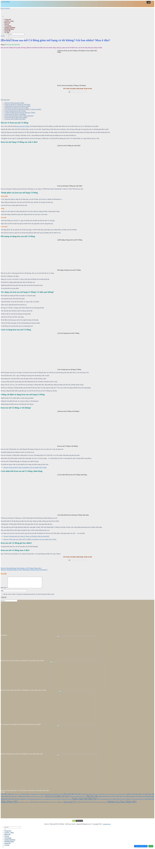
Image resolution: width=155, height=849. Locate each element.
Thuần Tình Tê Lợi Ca (119, 799)
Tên (2, 591)
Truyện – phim (9, 21)
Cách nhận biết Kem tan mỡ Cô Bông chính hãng (18, 116)
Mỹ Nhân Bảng (9, 29)
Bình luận (4, 587)
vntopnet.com (107, 824)
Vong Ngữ (69, 802)
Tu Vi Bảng (7, 26)
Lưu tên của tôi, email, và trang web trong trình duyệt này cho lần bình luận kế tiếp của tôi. (28, 594)
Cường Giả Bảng (9, 27)
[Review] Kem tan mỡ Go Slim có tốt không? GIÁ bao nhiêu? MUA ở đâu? (25, 467)
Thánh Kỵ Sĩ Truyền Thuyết (135, 799)
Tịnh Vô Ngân (53, 802)
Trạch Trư (44, 802)
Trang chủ (7, 19)
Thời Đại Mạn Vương (24, 802)
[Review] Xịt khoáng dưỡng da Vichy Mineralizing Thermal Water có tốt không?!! (24, 569)
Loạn (96, 794)
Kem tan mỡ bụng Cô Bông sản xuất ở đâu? (17, 104)
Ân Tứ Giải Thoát (101, 802)
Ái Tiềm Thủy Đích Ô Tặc (86, 802)
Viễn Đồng (60, 802)
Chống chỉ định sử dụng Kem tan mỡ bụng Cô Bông (19, 112)
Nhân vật (7, 22)
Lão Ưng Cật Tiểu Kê (110, 794)
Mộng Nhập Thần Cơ (26, 796)
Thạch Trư (149, 799)
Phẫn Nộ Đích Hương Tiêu (35, 799)
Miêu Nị (131, 794)
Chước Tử (17, 794)
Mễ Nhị (15, 796)
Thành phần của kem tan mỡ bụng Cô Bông (17, 106)
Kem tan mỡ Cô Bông (23, 126)
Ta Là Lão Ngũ (57, 799)
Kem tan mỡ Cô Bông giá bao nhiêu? (15, 117)
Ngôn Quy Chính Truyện (77, 796)
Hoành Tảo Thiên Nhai (46, 794)
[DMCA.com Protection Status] (77, 821)
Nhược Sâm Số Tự (105, 796)
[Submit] (8, 36)
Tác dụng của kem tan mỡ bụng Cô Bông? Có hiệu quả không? (22, 109)
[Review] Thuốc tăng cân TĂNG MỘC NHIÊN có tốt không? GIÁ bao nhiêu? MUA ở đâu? (29, 539)
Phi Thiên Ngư (119, 796)
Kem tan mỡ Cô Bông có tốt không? (15, 114)
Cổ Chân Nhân (25, 794)
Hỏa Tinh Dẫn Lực (72, 794)
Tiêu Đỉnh (35, 802)
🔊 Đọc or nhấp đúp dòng (141, 846)
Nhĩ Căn (92, 796)
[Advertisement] (77, 20)
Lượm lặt (7, 30)
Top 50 (6, 24)
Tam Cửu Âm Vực (67, 799)
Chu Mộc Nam (7, 794)
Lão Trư (101, 794)
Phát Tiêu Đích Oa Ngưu (19, 799)
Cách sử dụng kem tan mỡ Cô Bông (15, 111)
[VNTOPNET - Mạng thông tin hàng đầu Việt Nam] (5, 7)
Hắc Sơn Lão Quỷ (57, 794)
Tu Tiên (6, 32)
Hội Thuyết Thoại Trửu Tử (87, 794)
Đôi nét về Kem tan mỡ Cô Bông (14, 103)
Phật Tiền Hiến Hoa (48, 799)
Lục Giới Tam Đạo (121, 794)
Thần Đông (9, 801)
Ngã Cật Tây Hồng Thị (57, 796)
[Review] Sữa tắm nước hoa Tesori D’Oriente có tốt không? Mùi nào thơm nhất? (26, 536)
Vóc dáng (3, 35)
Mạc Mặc (140, 794)
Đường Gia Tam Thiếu (122, 801)
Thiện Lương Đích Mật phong (105, 799)
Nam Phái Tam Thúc (40, 796)
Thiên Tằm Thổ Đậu (84, 798)
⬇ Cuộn (151, 846)
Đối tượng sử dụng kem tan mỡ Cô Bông (16, 107)
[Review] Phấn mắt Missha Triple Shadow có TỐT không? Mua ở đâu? (21, 568)
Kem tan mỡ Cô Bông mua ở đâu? (14, 119)
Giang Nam (36, 794)
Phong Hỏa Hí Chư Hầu (135, 796)
